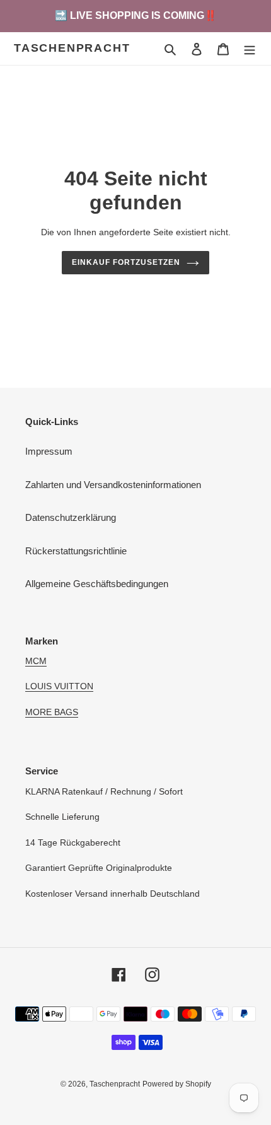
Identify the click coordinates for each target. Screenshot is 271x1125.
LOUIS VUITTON (59, 686)
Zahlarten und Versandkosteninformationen (113, 484)
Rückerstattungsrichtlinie (76, 550)
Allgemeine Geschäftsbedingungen (96, 583)
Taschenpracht (72, 48)
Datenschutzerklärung (70, 517)
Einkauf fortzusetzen (126, 262)
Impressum (48, 451)
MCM (36, 661)
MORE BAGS (51, 712)
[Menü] (249, 48)
